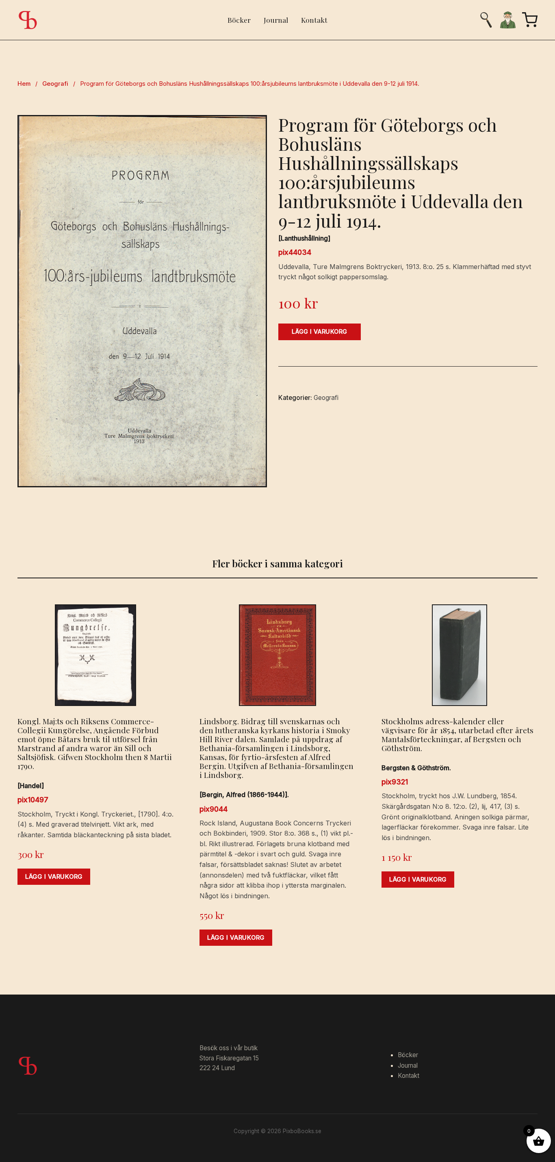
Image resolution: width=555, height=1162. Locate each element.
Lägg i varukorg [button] (53, 876)
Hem (23, 83)
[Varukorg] (530, 20)
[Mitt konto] (508, 19)
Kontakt (314, 19)
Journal (276, 19)
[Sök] (486, 20)
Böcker (239, 19)
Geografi (55, 83)
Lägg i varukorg (319, 331)
